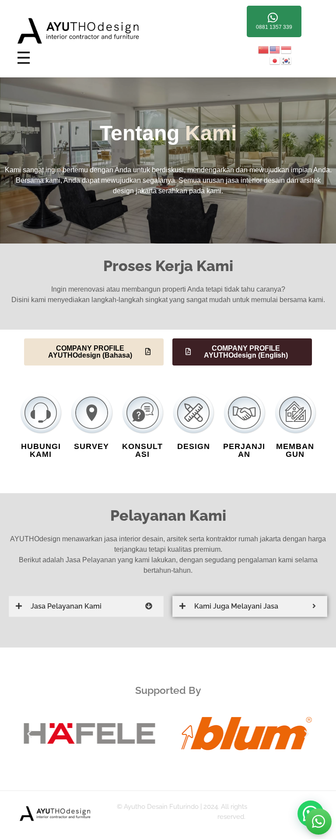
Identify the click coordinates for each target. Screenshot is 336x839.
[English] (275, 49)
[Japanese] (275, 60)
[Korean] (286, 60)
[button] (29, 733)
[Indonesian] (286, 49)
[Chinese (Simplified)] (264, 49)
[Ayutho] (94, 31)
